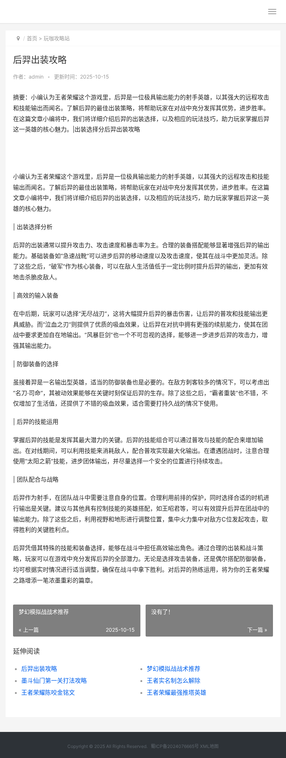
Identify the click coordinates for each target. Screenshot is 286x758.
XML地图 (209, 746)
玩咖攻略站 (57, 38)
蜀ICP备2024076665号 (175, 746)
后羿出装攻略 (39, 668)
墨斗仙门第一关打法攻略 (54, 680)
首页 (32, 38)
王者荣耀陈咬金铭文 (48, 692)
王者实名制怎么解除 (173, 680)
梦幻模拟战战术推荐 (173, 668)
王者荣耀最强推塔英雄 (176, 692)
